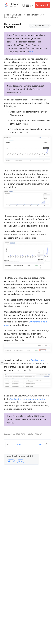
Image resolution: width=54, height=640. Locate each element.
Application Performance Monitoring (28, 399)
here (31, 51)
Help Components (34, 15)
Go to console (42, 5)
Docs (6, 15)
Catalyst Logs (37, 360)
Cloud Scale (17, 15)
